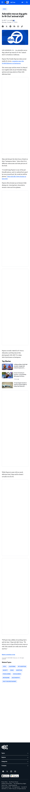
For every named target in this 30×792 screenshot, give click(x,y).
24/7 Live (12, 2)
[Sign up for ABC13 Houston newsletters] (15, 771)
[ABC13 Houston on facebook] (3, 771)
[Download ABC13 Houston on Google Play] (14, 776)
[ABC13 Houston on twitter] (7, 771)
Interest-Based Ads (13, 785)
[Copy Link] (21, 26)
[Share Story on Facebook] (2, 26)
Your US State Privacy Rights (20, 783)
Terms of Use (4, 785)
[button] (2, 2)
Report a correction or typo (8, 654)
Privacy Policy (5, 781)
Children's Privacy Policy (7, 783)
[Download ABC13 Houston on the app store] (6, 776)
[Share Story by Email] (18, 26)
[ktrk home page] (5, 747)
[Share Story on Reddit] (10, 26)
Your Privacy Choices (13, 781)
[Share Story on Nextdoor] (14, 26)
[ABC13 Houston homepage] (7, 2)
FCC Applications (16, 787)
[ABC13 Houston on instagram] (11, 771)
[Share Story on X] (6, 26)
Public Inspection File (6, 787)
